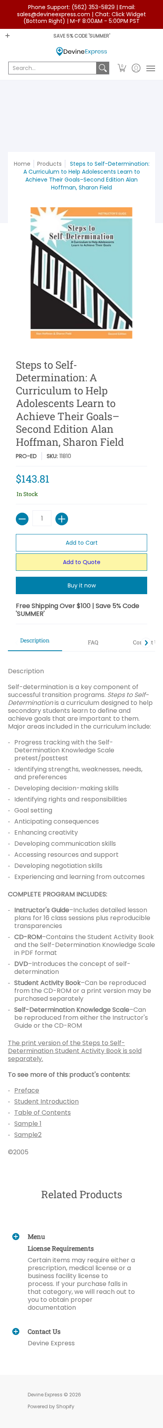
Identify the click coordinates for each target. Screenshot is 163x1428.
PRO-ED (26, 456)
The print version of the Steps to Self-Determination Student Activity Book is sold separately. (75, 1050)
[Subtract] (22, 519)
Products (49, 164)
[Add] (61, 519)
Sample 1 (28, 1123)
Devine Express (45, 1394)
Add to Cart (82, 543)
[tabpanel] (81, 907)
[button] (122, 68)
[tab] (35, 642)
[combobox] (52, 68)
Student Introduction (46, 1101)
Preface (26, 1090)
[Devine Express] (81, 52)
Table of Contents (42, 1112)
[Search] (103, 68)
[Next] (146, 643)
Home (22, 164)
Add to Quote (81, 562)
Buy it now (82, 585)
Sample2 (28, 1134)
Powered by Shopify (51, 1406)
